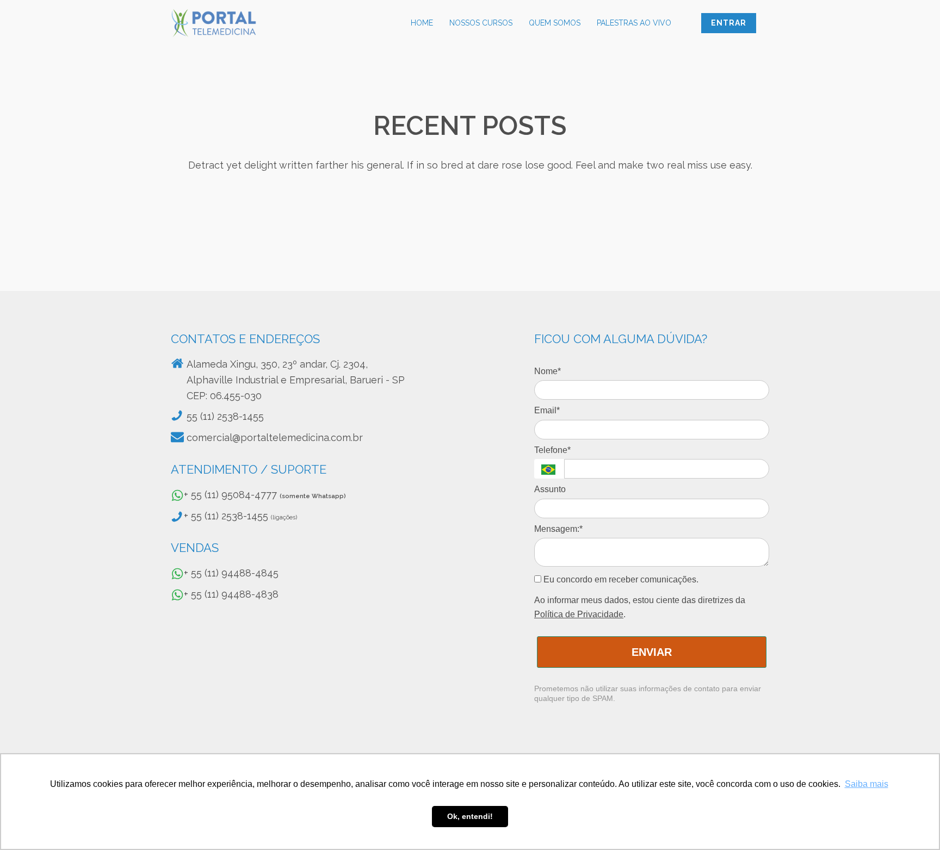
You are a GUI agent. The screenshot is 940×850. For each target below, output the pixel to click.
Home (422, 22)
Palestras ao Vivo (634, 22)
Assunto (550, 489)
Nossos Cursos (480, 22)
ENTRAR (728, 22)
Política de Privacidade (578, 614)
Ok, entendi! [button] (470, 816)
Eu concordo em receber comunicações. (619, 579)
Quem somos (554, 22)
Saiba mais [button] (866, 784)
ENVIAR (652, 652)
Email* (547, 410)
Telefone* (552, 450)
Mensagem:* (558, 528)
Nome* (547, 371)
